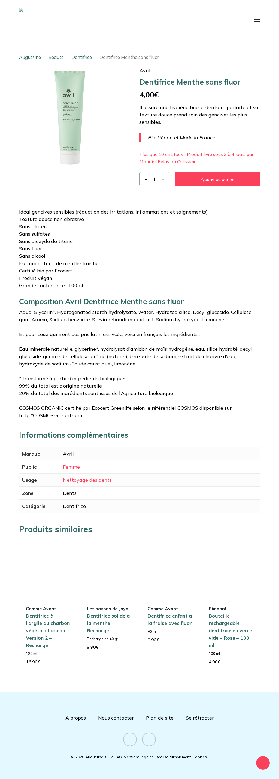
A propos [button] (75, 718)
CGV (109, 756)
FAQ (118, 756)
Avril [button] (145, 70)
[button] (257, 21)
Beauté (56, 57)
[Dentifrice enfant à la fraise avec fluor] (170, 569)
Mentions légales (139, 756)
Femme (71, 467)
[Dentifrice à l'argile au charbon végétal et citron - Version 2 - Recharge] (48, 569)
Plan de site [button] (160, 718)
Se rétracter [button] (200, 718)
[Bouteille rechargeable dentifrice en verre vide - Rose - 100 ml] (231, 569)
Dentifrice (81, 57)
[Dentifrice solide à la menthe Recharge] (109, 569)
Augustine (30, 57)
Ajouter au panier (217, 179)
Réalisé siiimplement (173, 756)
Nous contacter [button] (116, 718)
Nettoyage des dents (87, 480)
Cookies (200, 756)
